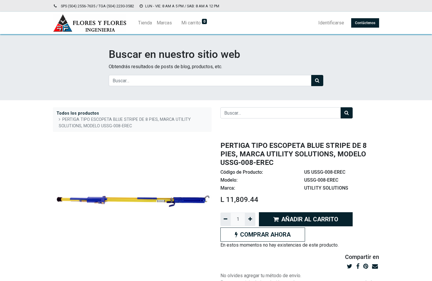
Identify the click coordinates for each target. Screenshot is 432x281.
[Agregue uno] (250, 219)
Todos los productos (77, 113)
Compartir (358, 256)
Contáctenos (365, 23)
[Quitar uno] (225, 219)
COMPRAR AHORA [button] (265, 234)
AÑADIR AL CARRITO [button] (309, 219)
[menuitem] (145, 23)
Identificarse (331, 23)
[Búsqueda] (317, 80)
